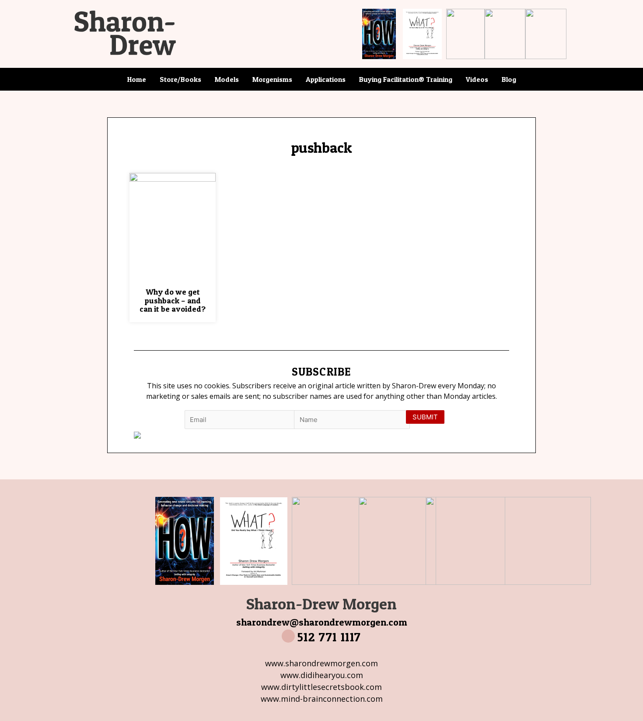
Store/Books (180, 79)
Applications (326, 79)
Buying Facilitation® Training (405, 79)
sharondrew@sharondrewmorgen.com (321, 622)
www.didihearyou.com (321, 675)
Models (227, 79)
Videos (477, 79)
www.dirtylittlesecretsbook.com (321, 687)
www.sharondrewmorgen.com (321, 663)
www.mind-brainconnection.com (322, 698)
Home (136, 79)
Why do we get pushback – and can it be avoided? (173, 300)
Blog (509, 79)
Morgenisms (272, 79)
